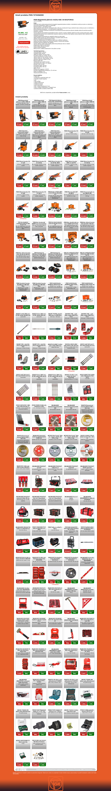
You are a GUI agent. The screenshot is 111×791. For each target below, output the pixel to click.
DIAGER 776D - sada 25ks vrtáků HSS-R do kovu (87, 315)
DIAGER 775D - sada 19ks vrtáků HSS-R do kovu (71, 315)
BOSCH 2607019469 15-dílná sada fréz (23, 741)
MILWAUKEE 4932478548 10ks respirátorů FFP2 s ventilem (39, 681)
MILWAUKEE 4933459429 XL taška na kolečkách (87, 498)
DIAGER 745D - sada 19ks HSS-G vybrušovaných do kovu (23, 345)
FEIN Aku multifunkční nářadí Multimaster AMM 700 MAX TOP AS (87, 254)
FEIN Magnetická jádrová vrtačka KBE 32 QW (39, 102)
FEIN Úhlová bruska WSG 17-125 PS (71, 162)
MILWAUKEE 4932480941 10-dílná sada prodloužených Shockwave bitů (39, 650)
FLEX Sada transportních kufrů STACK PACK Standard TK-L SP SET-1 (71, 528)
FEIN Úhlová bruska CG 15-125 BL (39, 162)
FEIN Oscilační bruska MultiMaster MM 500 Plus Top (55, 284)
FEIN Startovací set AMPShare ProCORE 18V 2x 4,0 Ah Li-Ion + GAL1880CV (39, 254)
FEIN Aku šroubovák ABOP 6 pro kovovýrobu (39, 223)
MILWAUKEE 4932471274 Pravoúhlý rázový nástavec (39, 588)
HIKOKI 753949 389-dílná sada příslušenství (87, 680)
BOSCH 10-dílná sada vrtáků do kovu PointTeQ (71, 376)
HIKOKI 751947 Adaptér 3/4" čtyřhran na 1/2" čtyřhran (55, 710)
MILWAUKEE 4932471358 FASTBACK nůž (71, 620)
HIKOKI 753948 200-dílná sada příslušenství (23, 710)
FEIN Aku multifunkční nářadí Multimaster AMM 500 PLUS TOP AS (71, 254)
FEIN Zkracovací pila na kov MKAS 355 (87, 192)
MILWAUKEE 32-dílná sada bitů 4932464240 (23, 588)
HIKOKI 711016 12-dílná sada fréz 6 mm (71, 710)
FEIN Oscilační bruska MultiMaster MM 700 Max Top (87, 284)
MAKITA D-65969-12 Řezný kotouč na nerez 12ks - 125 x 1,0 (87, 437)
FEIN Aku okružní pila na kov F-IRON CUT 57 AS (71, 223)
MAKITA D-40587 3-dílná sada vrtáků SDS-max (55, 345)
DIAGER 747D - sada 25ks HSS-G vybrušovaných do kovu (39, 345)
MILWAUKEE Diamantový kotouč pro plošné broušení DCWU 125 (39, 437)
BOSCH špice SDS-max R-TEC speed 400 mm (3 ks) (39, 376)
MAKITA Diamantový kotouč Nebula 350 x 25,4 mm (87, 407)
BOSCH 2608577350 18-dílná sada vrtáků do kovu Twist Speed (87, 376)
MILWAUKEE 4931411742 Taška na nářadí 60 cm (23, 528)
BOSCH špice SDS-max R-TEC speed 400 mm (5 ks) (55, 376)
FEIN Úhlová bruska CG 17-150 (23, 192)
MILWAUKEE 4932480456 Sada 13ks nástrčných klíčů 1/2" (55, 620)
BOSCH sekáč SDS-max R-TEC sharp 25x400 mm (23, 314)
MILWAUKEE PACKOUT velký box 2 (55, 467)
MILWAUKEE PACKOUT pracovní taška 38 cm (23, 497)
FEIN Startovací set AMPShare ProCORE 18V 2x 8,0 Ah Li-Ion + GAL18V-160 (55, 254)
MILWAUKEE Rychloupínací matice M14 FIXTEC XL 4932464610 (71, 559)
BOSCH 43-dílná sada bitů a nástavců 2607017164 (87, 710)
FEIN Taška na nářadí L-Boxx (55, 528)
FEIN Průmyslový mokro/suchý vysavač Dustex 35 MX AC (55, 132)
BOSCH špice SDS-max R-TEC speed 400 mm (39, 314)
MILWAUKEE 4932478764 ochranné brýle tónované (23, 681)
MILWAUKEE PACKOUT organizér (71, 467)
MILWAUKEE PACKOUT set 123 (39, 467)
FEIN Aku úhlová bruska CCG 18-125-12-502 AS (23, 253)
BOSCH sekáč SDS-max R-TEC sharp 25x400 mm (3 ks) (87, 345)
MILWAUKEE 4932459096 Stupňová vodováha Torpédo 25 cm (39, 620)
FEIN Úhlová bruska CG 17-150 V (39, 192)
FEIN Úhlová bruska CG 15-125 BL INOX (55, 162)
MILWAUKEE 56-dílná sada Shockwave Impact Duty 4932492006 (39, 559)
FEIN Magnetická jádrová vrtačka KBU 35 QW (71, 102)
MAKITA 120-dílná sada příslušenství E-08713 (71, 680)
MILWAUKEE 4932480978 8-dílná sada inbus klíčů (55, 650)
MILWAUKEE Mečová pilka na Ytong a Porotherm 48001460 (23, 558)
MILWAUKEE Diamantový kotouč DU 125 (55, 407)
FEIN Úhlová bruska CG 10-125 (87, 131)
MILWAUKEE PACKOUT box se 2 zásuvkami (39, 497)
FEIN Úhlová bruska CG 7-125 (71, 131)
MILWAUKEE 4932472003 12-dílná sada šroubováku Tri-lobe (55, 589)
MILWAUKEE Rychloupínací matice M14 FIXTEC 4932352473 (55, 559)
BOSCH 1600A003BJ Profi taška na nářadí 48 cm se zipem (39, 528)
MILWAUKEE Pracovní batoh (71, 497)
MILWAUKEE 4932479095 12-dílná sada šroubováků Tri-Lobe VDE (87, 620)
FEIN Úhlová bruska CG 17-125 (23, 162)
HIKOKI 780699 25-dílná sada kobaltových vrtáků (39, 406)
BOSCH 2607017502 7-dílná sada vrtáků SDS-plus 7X (23, 406)
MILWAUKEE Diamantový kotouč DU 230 (71, 407)
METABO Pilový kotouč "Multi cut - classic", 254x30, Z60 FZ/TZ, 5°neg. (71, 437)
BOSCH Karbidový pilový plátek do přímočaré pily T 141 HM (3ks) (87, 528)
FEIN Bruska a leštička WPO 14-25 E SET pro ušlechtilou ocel (55, 193)
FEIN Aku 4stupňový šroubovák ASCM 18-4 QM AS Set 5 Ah (23, 223)
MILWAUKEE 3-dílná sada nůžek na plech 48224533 (23, 467)
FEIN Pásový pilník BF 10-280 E (71, 192)
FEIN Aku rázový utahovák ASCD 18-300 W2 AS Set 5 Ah (55, 223)
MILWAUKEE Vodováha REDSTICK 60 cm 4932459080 (87, 559)
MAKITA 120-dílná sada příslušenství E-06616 (55, 680)
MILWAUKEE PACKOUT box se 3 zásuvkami (55, 497)
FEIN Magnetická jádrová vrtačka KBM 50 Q (87, 102)
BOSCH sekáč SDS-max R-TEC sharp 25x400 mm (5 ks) (23, 375)
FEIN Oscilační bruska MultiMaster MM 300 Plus (23, 285)
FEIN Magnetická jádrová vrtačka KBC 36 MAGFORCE (55, 101)
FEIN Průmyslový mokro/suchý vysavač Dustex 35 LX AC (39, 132)
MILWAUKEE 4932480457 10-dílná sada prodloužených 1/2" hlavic (87, 650)
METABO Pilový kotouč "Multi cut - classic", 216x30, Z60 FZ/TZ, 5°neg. (55, 437)
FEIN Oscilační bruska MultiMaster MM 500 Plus (39, 285)
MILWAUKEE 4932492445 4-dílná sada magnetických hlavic (71, 650)
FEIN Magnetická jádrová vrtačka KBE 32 (23, 101)
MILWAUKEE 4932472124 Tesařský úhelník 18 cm (87, 589)
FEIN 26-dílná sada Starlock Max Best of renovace (39, 741)
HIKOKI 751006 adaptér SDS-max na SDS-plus (55, 314)
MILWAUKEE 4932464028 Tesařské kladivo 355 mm (71, 589)
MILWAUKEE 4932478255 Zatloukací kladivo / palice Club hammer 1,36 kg (23, 620)
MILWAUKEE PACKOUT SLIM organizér (87, 467)
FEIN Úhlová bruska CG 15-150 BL (87, 162)
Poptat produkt (24, 42)
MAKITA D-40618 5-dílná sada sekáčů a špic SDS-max (71, 345)
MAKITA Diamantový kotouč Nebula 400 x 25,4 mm (23, 437)
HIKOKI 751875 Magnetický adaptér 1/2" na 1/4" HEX (39, 710)
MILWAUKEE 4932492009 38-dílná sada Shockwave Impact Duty (23, 650)
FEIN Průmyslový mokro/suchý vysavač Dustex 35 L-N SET (23, 132)
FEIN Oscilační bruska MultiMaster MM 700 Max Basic (71, 284)
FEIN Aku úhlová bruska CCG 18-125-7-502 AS (87, 223)
